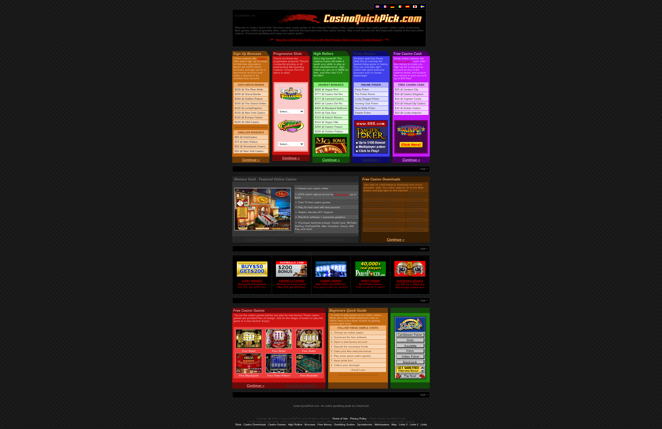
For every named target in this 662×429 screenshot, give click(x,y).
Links (424, 424)
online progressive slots (265, 30)
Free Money (325, 424)
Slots (238, 424)
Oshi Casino (341, 194)
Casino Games (277, 424)
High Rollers (295, 424)
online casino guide (295, 27)
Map (394, 424)
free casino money (334, 30)
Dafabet (262, 58)
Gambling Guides (344, 424)
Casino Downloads (255, 424)
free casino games (377, 27)
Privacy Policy (358, 418)
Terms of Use (340, 418)
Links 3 (403, 424)
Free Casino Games (249, 310)
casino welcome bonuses (295, 30)
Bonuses (310, 424)
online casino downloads (404, 27)
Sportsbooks (364, 424)
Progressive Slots (287, 54)
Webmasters (381, 424)
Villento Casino (403, 61)
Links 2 (414, 424)
